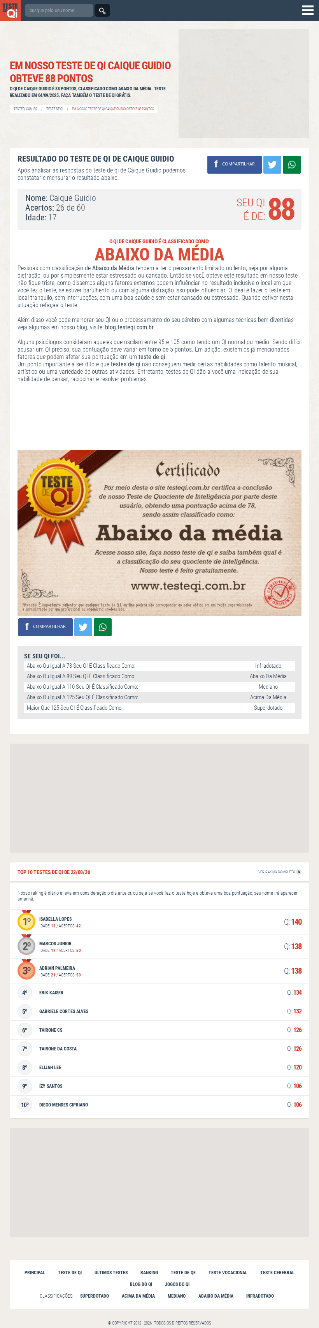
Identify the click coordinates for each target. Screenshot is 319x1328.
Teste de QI (54, 109)
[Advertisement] (244, 83)
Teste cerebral (277, 1272)
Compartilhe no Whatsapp (292, 165)
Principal (35, 1272)
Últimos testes (111, 1272)
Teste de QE (183, 1272)
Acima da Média (138, 1296)
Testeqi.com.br (25, 109)
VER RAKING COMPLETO (277, 872)
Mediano (177, 1296)
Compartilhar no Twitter (272, 165)
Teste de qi (70, 1272)
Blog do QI (141, 1284)
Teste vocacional (228, 1272)
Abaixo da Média (215, 1296)
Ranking (149, 1272)
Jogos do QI (177, 1284)
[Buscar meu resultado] (102, 10)
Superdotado (94, 1296)
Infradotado (260, 1296)
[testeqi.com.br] (10, 10)
